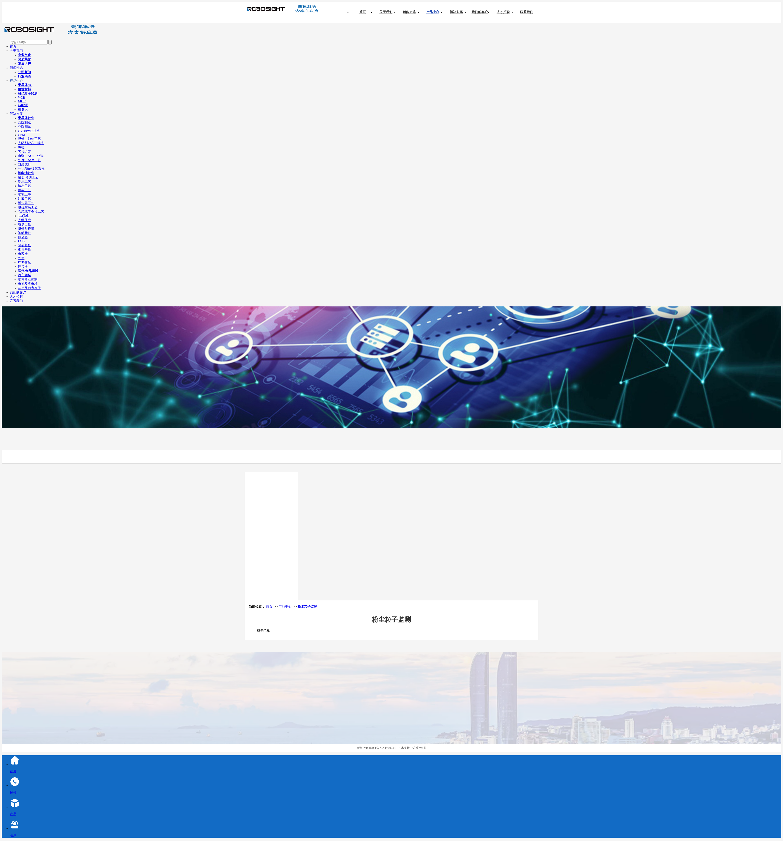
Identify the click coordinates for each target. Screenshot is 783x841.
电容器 (23, 253)
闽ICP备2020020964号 (383, 747)
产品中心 (432, 12)
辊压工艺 (24, 181)
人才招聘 (503, 12)
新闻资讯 (409, 12)
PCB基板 (24, 262)
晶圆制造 (24, 122)
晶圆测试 (24, 126)
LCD (21, 241)
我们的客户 (480, 12)
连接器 (23, 266)
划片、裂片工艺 (29, 160)
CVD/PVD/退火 (29, 131)
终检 (21, 147)
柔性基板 (24, 249)
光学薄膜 (24, 220)
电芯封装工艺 (28, 207)
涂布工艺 (24, 186)
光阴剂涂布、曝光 (31, 143)
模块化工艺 (26, 203)
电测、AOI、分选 (30, 156)
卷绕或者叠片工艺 (31, 211)
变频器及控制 (28, 279)
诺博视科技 (420, 747)
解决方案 (456, 12)
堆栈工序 (24, 194)
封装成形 (24, 164)
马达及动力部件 (29, 288)
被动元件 (24, 233)
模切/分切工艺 (28, 177)
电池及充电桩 (28, 283)
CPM (21, 135)
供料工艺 (24, 190)
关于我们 (386, 12)
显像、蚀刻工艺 (29, 138)
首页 (362, 12)
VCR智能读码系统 (31, 168)
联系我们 (526, 12)
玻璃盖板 (24, 224)
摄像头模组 (26, 228)
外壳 (21, 258)
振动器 (23, 237)
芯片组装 (24, 151)
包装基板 (24, 245)
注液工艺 (24, 198)
